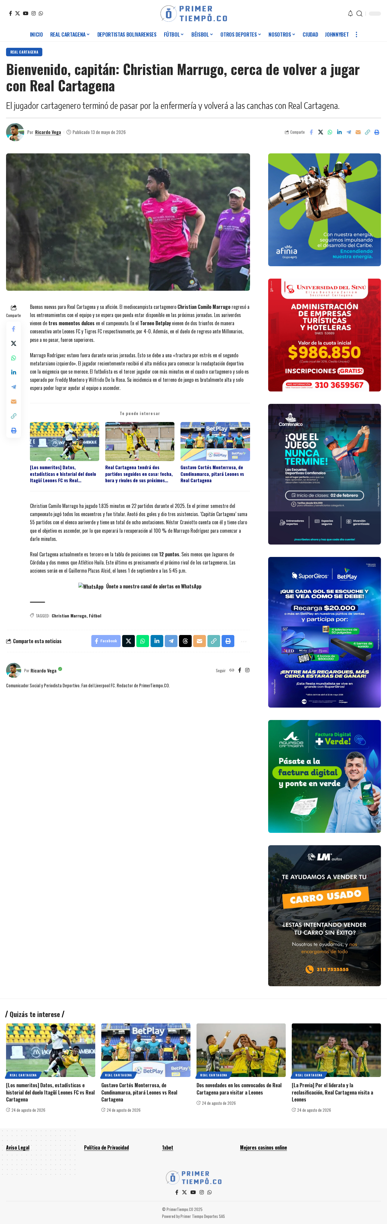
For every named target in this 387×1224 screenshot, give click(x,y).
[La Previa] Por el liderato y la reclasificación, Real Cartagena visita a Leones (332, 1092)
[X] (17, 13)
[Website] (232, 670)
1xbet (167, 1147)
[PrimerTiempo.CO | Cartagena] (194, 14)
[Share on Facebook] (311, 132)
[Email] (358, 132)
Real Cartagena (24, 51)
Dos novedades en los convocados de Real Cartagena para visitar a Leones (239, 1089)
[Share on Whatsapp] (330, 132)
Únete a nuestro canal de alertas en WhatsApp (153, 586)
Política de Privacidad (106, 1147)
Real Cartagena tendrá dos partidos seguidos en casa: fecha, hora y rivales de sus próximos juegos (139, 473)
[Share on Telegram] (348, 132)
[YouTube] (25, 13)
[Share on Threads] (185, 641)
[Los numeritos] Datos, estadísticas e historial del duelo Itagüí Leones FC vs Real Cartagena (63, 473)
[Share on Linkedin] (339, 132)
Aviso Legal (17, 1147)
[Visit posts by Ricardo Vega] (15, 132)
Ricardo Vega (48, 132)
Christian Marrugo (69, 615)
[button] (359, 13)
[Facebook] (11, 13)
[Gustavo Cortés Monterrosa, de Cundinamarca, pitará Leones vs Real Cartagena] (145, 1050)
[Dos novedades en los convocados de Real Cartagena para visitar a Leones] (241, 1050)
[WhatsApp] (40, 13)
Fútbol (95, 615)
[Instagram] (33, 13)
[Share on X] (320, 132)
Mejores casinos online (263, 1147)
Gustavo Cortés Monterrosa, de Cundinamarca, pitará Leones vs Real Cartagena (212, 473)
